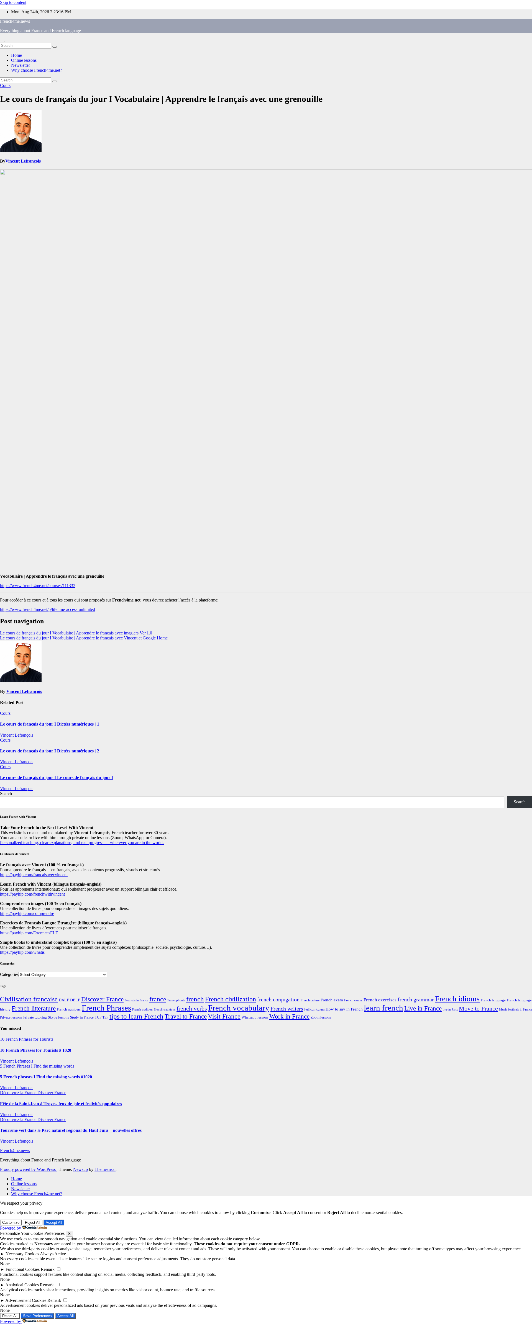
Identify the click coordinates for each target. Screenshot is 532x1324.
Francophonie (176, 1000)
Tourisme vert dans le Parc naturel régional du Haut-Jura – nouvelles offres (71, 1130)
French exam (332, 1000)
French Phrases (106, 1007)
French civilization (230, 999)
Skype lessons (58, 1017)
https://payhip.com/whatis (22, 952)
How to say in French (344, 1009)
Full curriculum (314, 1009)
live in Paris (450, 1009)
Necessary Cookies (22, 1253)
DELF (75, 1000)
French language (493, 1000)
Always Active (53, 1253)
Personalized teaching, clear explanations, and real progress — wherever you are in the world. (82, 842)
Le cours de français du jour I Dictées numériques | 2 (49, 751)
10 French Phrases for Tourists (26, 1039)
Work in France (289, 1016)
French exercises (380, 999)
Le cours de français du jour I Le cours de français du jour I (56, 777)
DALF (64, 1000)
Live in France (423, 1008)
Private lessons (11, 1017)
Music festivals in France (515, 1009)
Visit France (224, 1016)
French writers (286, 1009)
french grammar (416, 999)
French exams (353, 1000)
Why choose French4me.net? (36, 70)
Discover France (102, 999)
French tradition (142, 1009)
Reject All (32, 1222)
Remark (48, 1269)
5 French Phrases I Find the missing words (37, 1066)
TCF (98, 1017)
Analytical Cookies (22, 1284)
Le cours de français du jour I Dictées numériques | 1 (49, 724)
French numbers (69, 1009)
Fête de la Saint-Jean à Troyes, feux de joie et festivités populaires (61, 1103)
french (195, 999)
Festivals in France (136, 1000)
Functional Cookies (23, 1269)
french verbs (192, 1008)
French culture (310, 1000)
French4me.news (15, 21)
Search (6, 793)
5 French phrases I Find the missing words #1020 (46, 1076)
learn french (383, 1007)
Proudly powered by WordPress (28, 1169)
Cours (5, 85)
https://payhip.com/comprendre (27, 913)
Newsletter (20, 65)
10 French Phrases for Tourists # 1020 (35, 1050)
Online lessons (24, 60)
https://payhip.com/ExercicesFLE (29, 932)
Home (16, 55)
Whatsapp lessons (255, 1017)
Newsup (80, 1169)
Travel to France (186, 1016)
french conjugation (278, 999)
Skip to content (13, 2)
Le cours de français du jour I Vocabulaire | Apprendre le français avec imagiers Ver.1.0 (76, 633)
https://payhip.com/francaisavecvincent (34, 874)
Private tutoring (35, 1017)
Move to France (478, 1008)
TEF (105, 1017)
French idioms (457, 998)
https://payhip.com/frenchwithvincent (32, 894)
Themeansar (105, 1169)
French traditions (164, 1009)
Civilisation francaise (29, 999)
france (157, 999)
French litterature (34, 1008)
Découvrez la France (18, 1092)
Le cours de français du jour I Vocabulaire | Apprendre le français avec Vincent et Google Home (84, 638)
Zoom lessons (321, 1017)
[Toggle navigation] (2, 41)
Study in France (82, 1017)
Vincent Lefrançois (23, 161)
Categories (9, 974)
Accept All (54, 1222)
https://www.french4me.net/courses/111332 (37, 585)
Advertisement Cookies (25, 1300)
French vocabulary (238, 1007)
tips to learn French (136, 1016)
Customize (10, 1222)
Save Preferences (37, 1316)
